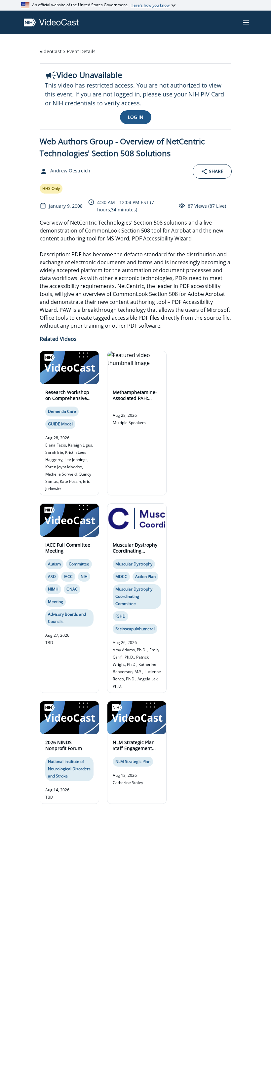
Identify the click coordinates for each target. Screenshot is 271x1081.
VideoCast (50, 51)
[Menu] (246, 22)
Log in (135, 117)
